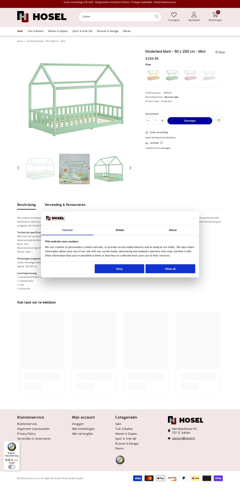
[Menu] (18, 443)
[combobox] (115, 16)
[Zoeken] (120, 16)
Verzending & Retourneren (65, 205)
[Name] (162, 121)
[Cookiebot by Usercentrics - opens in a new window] (179, 218)
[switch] (11, 467)
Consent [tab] (67, 229)
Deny (119, 268)
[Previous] (18, 168)
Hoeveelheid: (152, 114)
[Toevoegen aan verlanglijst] (219, 120)
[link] (42, 376)
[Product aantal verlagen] (148, 121)
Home (20, 41)
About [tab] (173, 229)
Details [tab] (120, 229)
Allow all (170, 268)
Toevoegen (190, 120)
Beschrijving (26, 205)
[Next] (130, 168)
